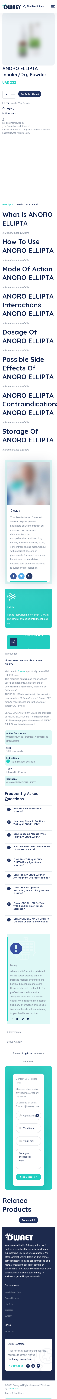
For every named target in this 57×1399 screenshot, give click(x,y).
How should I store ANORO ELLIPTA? (28, 810)
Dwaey (15, 511)
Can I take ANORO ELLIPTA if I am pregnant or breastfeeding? (31, 876)
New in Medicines (13, 1292)
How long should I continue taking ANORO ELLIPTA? (29, 822)
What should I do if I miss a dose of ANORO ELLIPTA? (31, 848)
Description (8, 204)
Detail (35, 204)
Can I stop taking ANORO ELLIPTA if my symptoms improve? (27, 862)
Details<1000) (23, 204)
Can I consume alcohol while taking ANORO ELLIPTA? (29, 835)
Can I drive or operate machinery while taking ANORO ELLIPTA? (31, 890)
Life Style (9, 1304)
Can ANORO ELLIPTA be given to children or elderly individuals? (31, 920)
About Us (9, 1331)
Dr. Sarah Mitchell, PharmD (17, 126)
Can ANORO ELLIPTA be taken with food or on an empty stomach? (29, 906)
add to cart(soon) (30, 94)
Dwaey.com (13, 1388)
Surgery (8, 1316)
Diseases (9, 1310)
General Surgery (12, 1298)
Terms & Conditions (14, 1393)
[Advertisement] (28, 166)
